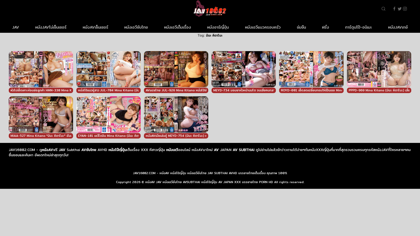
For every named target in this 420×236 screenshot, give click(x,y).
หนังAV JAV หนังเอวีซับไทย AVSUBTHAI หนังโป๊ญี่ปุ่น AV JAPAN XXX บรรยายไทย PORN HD (209, 182)
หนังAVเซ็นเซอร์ (95, 27)
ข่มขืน (301, 27)
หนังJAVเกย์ (398, 27)
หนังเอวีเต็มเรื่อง (177, 27)
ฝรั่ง (325, 27)
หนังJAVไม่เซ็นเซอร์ (50, 27)
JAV (15, 27)
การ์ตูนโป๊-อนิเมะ (358, 27)
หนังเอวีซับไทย (136, 27)
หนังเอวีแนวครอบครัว (263, 27)
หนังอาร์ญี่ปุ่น (218, 27)
